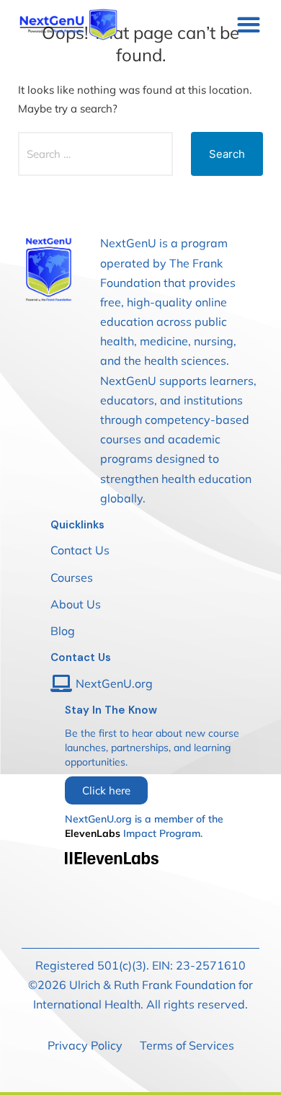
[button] (248, 24)
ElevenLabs (92, 833)
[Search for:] (95, 154)
